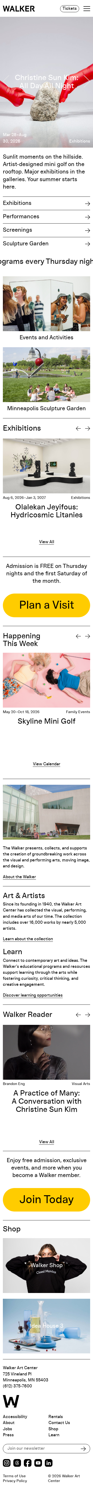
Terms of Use (14, 1476)
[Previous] (78, 428)
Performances (21, 216)
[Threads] (17, 1463)
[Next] (87, 428)
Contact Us (59, 1423)
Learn (53, 1435)
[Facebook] (27, 1463)
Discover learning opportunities (33, 995)
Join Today (46, 1200)
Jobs (7, 1429)
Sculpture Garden (26, 244)
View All (46, 542)
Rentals (55, 1417)
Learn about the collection (28, 939)
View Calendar (46, 764)
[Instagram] (6, 1463)
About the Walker (19, 877)
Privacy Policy (15, 1481)
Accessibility (15, 1417)
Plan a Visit (46, 605)
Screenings (17, 230)
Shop (53, 1429)
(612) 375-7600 (17, 1386)
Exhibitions (17, 203)
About (9, 1423)
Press (8, 1435)
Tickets (69, 8)
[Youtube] (38, 1463)
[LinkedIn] (48, 1463)
